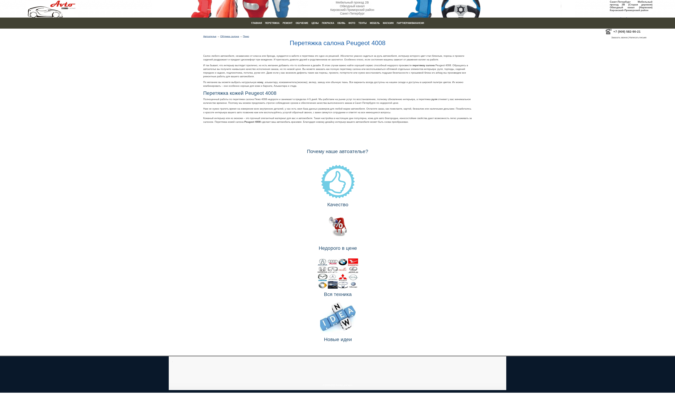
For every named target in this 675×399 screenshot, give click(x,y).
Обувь (341, 23)
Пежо (246, 36)
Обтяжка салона (229, 36)
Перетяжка (272, 23)
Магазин (388, 23)
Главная (256, 23)
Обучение (302, 23)
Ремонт (287, 23)
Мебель (375, 23)
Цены (315, 23)
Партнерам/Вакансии (410, 23)
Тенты (362, 23)
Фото (351, 23)
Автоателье (209, 36)
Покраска (328, 23)
